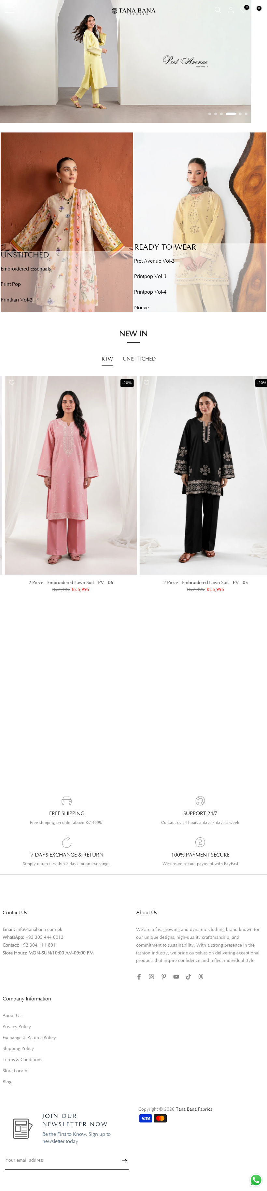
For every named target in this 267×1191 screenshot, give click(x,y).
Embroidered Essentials (26, 268)
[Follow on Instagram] (151, 977)
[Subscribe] (121, 1160)
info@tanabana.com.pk (39, 929)
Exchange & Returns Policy (29, 1038)
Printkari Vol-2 (17, 299)
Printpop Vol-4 (150, 292)
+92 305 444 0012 (44, 937)
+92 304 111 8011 (39, 945)
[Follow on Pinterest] (164, 977)
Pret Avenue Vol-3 (154, 261)
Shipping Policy (18, 1048)
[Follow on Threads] (201, 977)
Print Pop (11, 284)
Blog (7, 1082)
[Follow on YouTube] (176, 977)
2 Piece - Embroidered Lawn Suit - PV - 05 (201, 582)
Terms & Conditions (22, 1059)
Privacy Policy (17, 1026)
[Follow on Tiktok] (188, 977)
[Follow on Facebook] (139, 977)
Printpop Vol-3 (150, 276)
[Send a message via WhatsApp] (256, 1180)
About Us (12, 1015)
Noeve (141, 307)
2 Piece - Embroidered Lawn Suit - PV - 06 (66, 582)
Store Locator (16, 1071)
